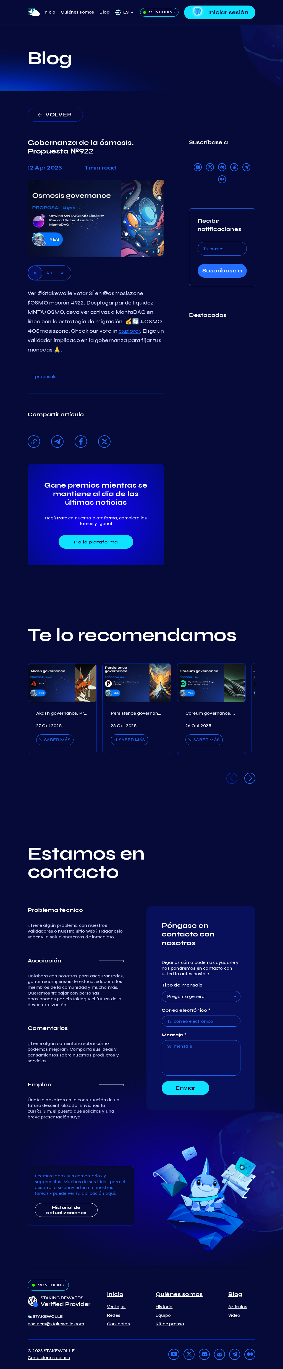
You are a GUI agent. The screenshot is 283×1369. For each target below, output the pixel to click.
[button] (130, 12)
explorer (129, 330)
